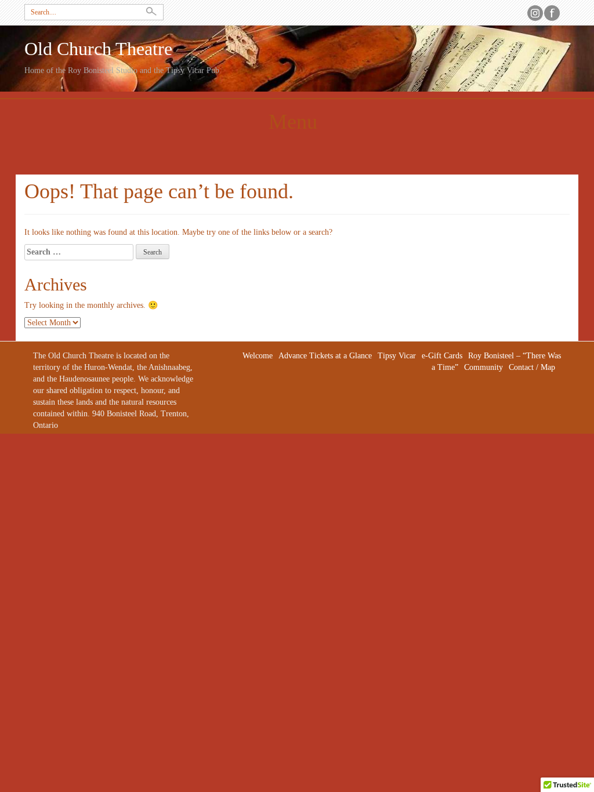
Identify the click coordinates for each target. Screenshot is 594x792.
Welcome (257, 355)
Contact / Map (532, 367)
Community (483, 367)
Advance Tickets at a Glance (325, 355)
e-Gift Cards (442, 355)
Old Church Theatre (98, 49)
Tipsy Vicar (397, 355)
